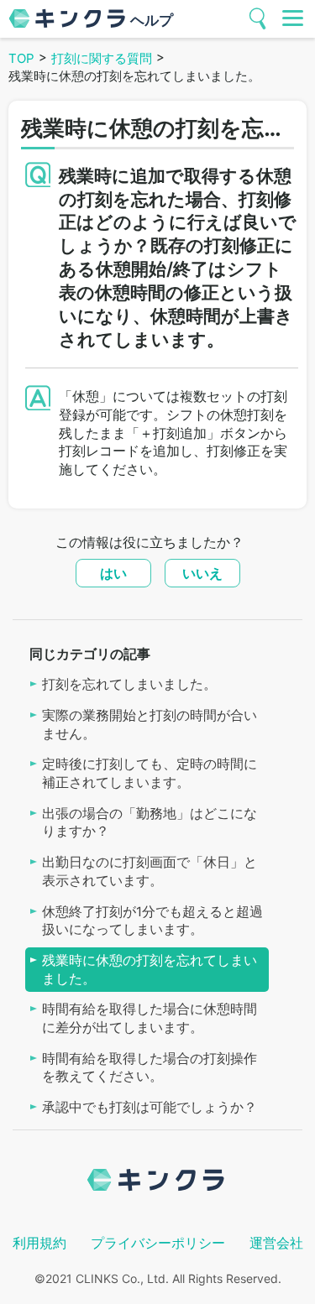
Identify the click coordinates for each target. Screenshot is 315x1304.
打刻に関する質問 (101, 58)
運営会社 (276, 1243)
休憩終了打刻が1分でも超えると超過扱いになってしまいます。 (152, 921)
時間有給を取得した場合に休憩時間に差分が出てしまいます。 (149, 1018)
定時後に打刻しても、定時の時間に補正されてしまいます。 (149, 773)
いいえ (202, 573)
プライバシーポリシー (158, 1243)
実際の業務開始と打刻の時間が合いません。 (149, 724)
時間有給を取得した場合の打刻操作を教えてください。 (149, 1068)
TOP (21, 58)
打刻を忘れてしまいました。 (129, 684)
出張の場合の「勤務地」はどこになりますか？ (149, 823)
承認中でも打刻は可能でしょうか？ (149, 1107)
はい (113, 573)
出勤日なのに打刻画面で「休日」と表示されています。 (149, 871)
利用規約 (39, 1243)
